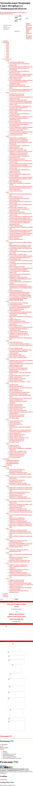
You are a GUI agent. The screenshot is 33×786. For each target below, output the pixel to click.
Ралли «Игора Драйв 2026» (16, 62)
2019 (7, 53)
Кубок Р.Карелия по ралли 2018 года (19, 561)
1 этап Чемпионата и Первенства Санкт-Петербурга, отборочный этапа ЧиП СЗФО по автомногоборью (20, 307)
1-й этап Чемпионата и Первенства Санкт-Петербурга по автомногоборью (21, 132)
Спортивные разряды (12, 462)
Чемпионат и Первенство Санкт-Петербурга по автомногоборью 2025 (19, 483)
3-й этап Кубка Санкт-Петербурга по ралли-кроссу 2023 (19, 199)
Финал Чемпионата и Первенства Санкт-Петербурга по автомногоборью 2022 (20, 246)
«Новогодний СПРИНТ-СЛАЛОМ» (18, 303)
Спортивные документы (12, 460)
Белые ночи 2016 (14, 445)
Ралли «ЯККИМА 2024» (15, 181)
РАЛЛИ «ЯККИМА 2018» (15, 390)
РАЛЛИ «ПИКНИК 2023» (16, 225)
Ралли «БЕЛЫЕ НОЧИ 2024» (17, 159)
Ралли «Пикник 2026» (15, 78)
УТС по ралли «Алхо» (15, 457)
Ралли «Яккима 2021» (15, 310)
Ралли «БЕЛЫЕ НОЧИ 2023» (17, 212)
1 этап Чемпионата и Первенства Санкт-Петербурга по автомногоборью (20, 297)
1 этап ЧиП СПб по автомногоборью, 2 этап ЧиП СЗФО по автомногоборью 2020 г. (20, 345)
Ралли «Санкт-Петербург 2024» (18, 150)
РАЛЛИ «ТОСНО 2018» (15, 404)
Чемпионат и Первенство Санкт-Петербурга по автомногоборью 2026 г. (20, 473)
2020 (7, 51)
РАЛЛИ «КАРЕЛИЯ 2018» (16, 386)
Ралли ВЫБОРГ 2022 (15, 259)
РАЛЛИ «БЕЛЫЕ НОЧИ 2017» (17, 434)
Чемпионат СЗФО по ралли (16, 580)
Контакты (5, 596)
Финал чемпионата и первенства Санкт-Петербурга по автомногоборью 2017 (20, 430)
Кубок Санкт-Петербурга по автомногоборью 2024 (17, 494)
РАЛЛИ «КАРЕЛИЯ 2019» (16, 362)
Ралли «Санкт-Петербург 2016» (18, 451)
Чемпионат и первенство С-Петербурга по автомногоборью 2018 (21, 585)
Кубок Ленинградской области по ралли (20, 583)
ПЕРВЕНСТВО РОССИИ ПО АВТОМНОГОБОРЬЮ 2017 (16, 439)
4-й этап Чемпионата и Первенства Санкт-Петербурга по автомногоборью (21, 164)
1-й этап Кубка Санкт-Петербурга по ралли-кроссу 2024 (19, 170)
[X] (5, 767)
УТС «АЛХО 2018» (14, 418)
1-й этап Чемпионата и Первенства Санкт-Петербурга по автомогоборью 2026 (21, 90)
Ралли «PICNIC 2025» (15, 121)
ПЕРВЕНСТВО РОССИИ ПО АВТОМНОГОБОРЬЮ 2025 (16, 94)
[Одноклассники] (3, 767)
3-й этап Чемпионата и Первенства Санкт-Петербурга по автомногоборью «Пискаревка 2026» (21, 81)
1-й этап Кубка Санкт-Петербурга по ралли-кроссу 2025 (19, 114)
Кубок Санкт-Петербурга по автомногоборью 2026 (17, 470)
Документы (6, 459)
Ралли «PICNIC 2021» (15, 319)
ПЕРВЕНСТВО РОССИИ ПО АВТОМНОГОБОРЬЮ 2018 (16, 415)
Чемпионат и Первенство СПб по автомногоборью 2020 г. (18, 541)
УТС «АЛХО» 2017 (14, 442)
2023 (7, 192)
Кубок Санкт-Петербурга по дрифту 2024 (20, 487)
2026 (7, 44)
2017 (7, 57)
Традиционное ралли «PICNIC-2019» (19, 375)
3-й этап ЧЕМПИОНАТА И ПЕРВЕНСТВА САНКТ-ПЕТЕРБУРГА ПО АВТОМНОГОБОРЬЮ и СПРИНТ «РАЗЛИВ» (20, 400)
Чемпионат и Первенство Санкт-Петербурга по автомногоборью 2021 (19, 530)
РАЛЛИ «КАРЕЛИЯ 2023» (16, 239)
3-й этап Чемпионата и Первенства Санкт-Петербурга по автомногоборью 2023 (21, 230)
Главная (5, 41)
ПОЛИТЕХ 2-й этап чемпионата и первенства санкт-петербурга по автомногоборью (18, 369)
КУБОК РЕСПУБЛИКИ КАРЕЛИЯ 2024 (19, 492)
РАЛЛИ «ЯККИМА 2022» (15, 290)
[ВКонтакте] (1, 767)
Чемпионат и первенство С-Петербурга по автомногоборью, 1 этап (21, 364)
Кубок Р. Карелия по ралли (16, 581)
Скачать (2, 749)
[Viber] (9, 767)
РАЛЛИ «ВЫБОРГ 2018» (16, 409)
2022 (7, 48)
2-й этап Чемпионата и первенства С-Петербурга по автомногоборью (19, 392)
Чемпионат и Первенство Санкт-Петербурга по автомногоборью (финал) (20, 100)
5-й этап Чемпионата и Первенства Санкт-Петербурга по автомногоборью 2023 (21, 217)
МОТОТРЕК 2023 (14, 237)
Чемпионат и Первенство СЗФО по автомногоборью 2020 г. (19, 545)
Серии (5, 466)
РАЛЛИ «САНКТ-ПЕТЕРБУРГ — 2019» (19, 381)
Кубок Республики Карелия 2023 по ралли (20, 512)
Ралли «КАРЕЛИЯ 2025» (15, 134)
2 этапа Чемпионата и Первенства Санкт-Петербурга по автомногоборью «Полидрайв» (20, 313)
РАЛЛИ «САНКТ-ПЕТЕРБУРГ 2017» (19, 437)
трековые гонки (13, 384)
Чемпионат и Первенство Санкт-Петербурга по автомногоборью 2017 (19, 573)
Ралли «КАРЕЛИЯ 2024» (15, 190)
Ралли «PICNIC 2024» (15, 172)
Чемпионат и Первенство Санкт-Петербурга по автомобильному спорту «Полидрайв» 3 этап (20, 278)
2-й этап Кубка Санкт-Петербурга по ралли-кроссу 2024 (19, 156)
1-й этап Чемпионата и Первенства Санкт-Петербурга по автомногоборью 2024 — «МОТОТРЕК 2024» (21, 187)
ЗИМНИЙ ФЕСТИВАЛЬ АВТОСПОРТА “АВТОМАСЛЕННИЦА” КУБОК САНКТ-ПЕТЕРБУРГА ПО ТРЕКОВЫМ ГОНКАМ (20, 293)
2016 (7, 56)
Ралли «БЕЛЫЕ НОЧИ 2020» (17, 356)
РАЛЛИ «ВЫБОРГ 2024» (16, 148)
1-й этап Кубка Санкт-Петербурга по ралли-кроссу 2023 (19, 223)
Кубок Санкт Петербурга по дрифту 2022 (20, 524)
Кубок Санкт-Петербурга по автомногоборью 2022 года (17, 518)
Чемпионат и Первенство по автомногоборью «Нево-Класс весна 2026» (19, 86)
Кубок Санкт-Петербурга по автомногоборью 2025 (17, 480)
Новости (5, 595)
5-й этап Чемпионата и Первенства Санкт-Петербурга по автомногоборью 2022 (21, 256)
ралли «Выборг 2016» (15, 446)
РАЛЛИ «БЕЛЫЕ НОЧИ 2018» (17, 407)
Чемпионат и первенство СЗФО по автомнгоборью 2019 (18, 550)
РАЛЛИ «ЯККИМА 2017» (15, 424)
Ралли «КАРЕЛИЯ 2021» (15, 304)
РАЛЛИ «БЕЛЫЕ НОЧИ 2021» (17, 321)
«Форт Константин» (14, 422)
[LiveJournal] (7, 767)
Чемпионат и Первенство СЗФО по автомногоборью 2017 (19, 570)
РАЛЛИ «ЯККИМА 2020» (15, 348)
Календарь (6, 42)
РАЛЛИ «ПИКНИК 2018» (16, 406)
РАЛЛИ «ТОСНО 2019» (15, 377)
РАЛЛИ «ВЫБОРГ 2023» (16, 197)
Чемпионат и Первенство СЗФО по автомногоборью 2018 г (19, 557)
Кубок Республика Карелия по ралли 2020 (20, 543)
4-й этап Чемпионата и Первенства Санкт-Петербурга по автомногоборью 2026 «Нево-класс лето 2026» (21, 75)
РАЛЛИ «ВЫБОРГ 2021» (16, 325)
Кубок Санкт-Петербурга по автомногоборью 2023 (17, 506)
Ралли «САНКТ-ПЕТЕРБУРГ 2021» (18, 331)
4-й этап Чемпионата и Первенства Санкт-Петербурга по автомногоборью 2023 (21, 220)
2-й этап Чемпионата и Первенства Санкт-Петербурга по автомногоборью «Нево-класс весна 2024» (21, 178)
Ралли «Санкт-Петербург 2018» (18, 410)
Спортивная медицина (12, 463)
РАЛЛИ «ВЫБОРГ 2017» (16, 436)
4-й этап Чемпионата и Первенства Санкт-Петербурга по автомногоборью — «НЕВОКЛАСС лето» (21, 118)
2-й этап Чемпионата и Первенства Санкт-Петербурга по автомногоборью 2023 (21, 233)
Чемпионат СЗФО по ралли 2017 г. (18, 565)
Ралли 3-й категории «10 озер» (18, 452)
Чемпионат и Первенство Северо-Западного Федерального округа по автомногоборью (19, 334)
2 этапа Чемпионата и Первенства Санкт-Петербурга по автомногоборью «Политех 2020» (20, 351)
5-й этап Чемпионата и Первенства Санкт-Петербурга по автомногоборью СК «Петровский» (21, 68)
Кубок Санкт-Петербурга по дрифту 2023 (20, 504)
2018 (7, 54)
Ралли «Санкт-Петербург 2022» (18, 254)
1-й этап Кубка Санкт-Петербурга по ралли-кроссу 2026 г (19, 71)
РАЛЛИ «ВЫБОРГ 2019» (16, 380)
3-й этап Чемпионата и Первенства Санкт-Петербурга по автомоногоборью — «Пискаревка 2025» (21, 124)
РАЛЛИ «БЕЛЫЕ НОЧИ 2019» (17, 378)
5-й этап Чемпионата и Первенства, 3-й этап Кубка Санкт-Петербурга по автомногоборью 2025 (20, 107)
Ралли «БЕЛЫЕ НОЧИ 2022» (17, 266)
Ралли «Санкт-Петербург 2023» (18, 207)
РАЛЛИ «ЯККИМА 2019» (15, 366)
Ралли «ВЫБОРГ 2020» (15, 354)
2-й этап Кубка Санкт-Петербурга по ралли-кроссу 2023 (19, 209)
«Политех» (12, 425)
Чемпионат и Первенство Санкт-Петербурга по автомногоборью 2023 (19, 509)
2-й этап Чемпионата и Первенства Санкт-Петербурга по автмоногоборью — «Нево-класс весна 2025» (21, 128)
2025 (7, 45)
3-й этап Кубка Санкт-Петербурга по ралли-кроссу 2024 (19, 146)
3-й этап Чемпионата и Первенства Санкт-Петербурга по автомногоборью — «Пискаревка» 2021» (21, 328)
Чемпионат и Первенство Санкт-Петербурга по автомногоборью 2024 (19, 497)
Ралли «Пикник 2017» (15, 433)
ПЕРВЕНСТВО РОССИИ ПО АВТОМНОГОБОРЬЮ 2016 (16, 454)
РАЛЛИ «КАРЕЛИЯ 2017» (16, 421)
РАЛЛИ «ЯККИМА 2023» (15, 236)
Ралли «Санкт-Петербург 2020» (18, 357)
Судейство (9, 465)
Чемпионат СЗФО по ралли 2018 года (19, 560)
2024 (7, 47)
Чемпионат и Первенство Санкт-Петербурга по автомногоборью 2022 (19, 521)
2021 (7, 50)
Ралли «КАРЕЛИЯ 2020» (15, 342)
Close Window (3, 779)
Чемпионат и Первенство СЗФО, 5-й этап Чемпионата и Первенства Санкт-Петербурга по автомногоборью (20, 153)
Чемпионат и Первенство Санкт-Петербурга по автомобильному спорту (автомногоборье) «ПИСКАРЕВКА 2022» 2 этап (20, 287)
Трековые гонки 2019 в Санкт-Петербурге (21, 360)
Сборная (5, 593)
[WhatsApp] (12, 767)
